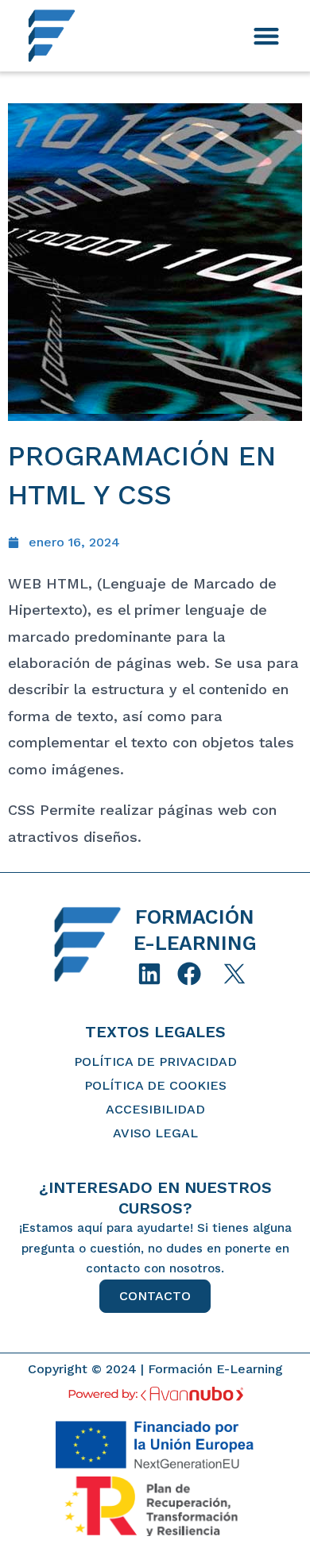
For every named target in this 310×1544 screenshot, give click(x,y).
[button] (266, 36)
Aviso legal (155, 1133)
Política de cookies (155, 1085)
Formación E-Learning (215, 1368)
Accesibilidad (155, 1109)
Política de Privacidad (155, 1061)
